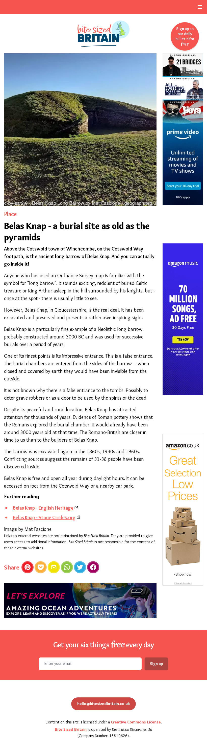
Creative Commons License (136, 722)
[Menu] (200, 7)
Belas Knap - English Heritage (43, 508)
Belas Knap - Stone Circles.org (44, 517)
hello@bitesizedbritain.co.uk (103, 703)
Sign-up (156, 663)
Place (10, 214)
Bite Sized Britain (71, 729)
